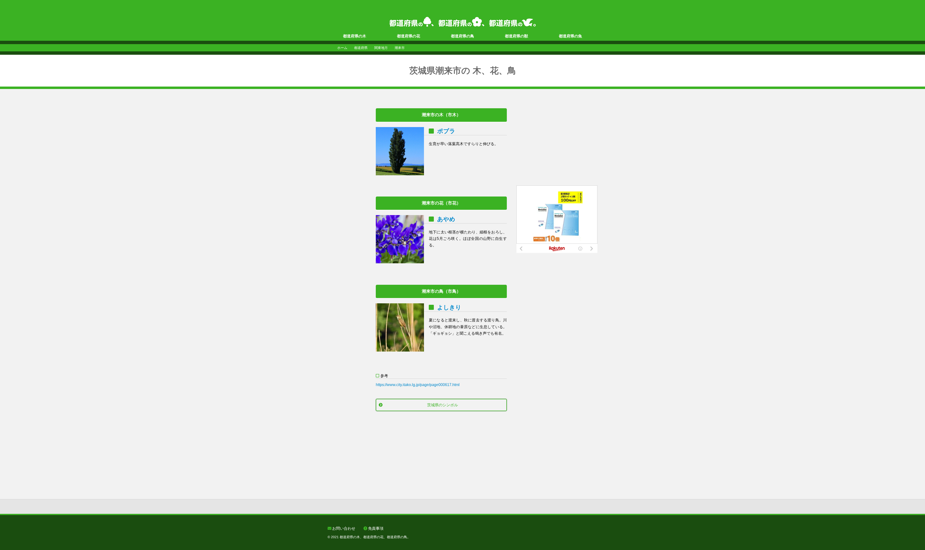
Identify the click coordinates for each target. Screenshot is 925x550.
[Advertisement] (347, 180)
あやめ (446, 219)
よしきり (449, 307)
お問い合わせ (343, 528)
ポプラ (446, 131)
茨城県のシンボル (442, 405)
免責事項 (375, 528)
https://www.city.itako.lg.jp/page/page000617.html (418, 385)
